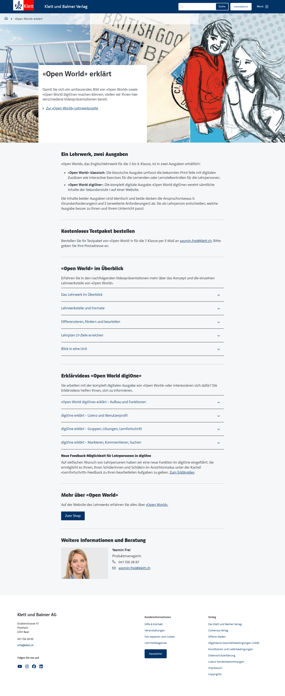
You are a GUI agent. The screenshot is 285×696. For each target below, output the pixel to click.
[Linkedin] (41, 666)
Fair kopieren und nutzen (160, 636)
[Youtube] (19, 666)
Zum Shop (73, 516)
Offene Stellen (217, 636)
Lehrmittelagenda (156, 643)
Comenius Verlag (218, 630)
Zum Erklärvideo (182, 472)
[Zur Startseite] (23, 5)
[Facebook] (34, 666)
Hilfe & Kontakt (154, 624)
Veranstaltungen (155, 630)
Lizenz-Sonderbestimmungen (226, 661)
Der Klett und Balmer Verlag (225, 624)
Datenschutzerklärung (221, 655)
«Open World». (157, 505)
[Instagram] (26, 666)
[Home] (6, 19)
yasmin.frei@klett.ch (196, 241)
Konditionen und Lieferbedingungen (230, 649)
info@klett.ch (25, 645)
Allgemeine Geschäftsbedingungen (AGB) (233, 643)
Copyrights (215, 674)
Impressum (215, 668)
